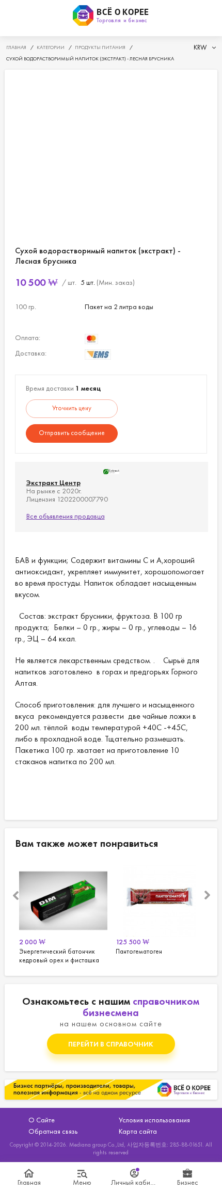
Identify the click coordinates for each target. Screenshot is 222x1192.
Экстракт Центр (53, 482)
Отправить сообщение (72, 432)
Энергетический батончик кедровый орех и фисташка (63, 912)
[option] (63, 912)
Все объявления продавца (65, 516)
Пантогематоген (160, 912)
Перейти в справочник (110, 1044)
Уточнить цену (71, 408)
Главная (29, 1182)
